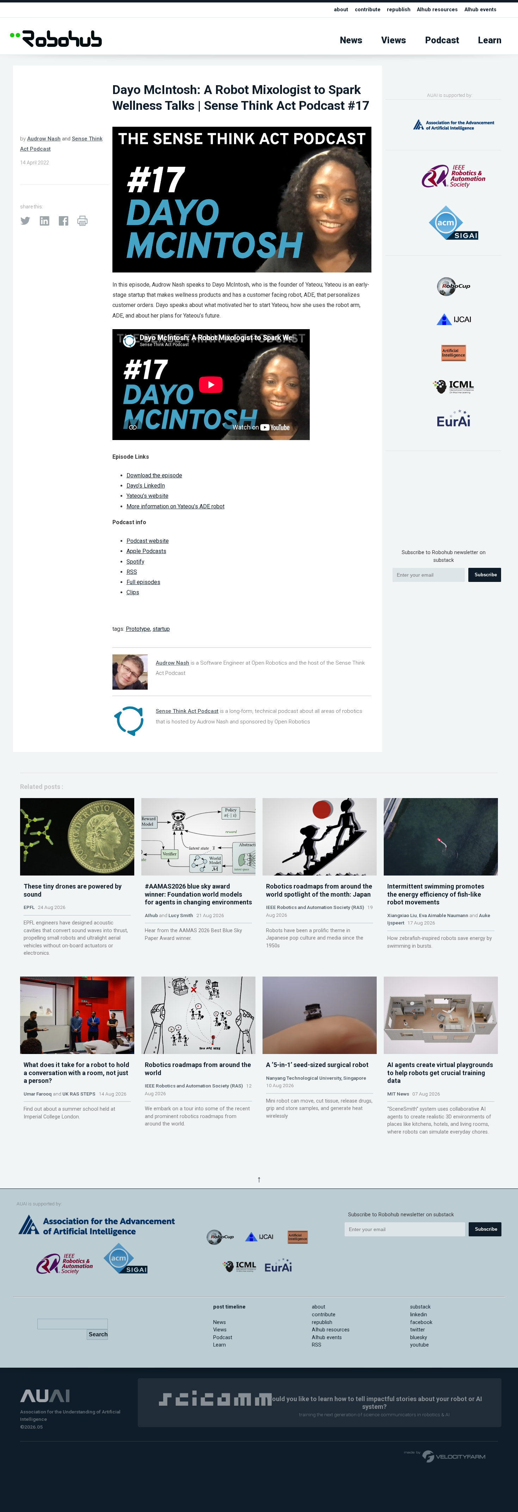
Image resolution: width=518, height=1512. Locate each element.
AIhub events (480, 10)
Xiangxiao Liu (402, 915)
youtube (419, 1345)
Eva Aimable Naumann (443, 915)
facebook (421, 1322)
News (351, 40)
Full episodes (143, 582)
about (341, 10)
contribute (368, 10)
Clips (133, 592)
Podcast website (148, 541)
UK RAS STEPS (78, 1094)
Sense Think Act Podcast (187, 711)
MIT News (398, 1094)
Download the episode (154, 475)
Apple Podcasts (146, 551)
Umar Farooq (38, 1094)
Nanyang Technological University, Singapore (316, 1078)
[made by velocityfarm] (445, 1456)
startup (161, 629)
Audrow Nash (44, 139)
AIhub (151, 915)
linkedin (418, 1315)
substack (420, 1307)
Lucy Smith (180, 915)
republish (399, 10)
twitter (417, 1330)
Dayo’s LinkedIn (146, 485)
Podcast (442, 40)
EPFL (29, 907)
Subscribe (486, 574)
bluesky (418, 1338)
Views (393, 40)
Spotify (135, 561)
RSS (132, 572)
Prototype (138, 629)
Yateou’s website (147, 496)
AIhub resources (437, 10)
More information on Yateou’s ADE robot (175, 506)
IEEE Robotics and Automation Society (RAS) (315, 907)
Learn (489, 40)
